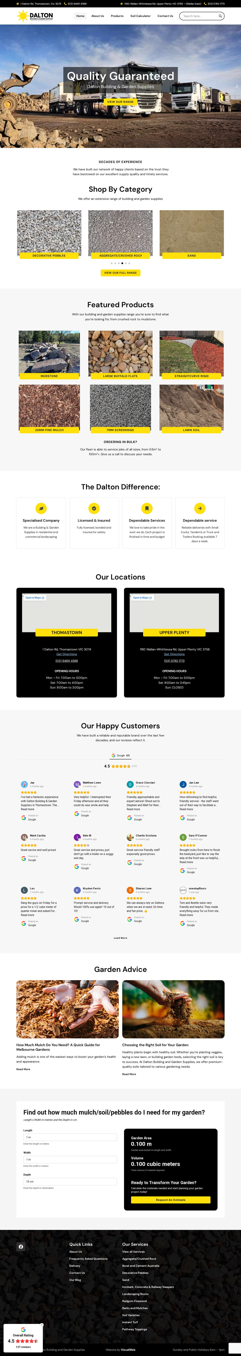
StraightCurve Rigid (192, 376)
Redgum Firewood (134, 1301)
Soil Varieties (131, 1315)
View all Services (133, 1252)
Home (80, 16)
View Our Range (120, 128)
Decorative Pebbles (135, 1273)
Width (27, 1152)
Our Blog (75, 1280)
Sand (120, 255)
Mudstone (49, 376)
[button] (4, 86)
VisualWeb (128, 1350)
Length (27, 1130)
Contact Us (165, 16)
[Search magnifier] (220, 16)
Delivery (74, 1266)
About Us (97, 16)
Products (117, 16)
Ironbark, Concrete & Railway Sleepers (148, 1287)
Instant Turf (130, 1322)
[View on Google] (24, 784)
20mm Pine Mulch (49, 430)
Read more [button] (27, 809)
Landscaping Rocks (135, 1294)
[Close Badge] (42, 1325)
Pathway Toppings (134, 1329)
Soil (191, 255)
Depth (27, 1174)
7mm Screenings (120, 430)
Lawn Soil (191, 430)
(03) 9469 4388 (67, 661)
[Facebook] (20, 1246)
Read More (23, 1069)
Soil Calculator (140, 16)
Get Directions (174, 654)
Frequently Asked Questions (88, 1259)
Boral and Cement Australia (140, 1266)
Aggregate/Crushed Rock (49, 255)
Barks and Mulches (135, 1308)
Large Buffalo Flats (120, 376)
